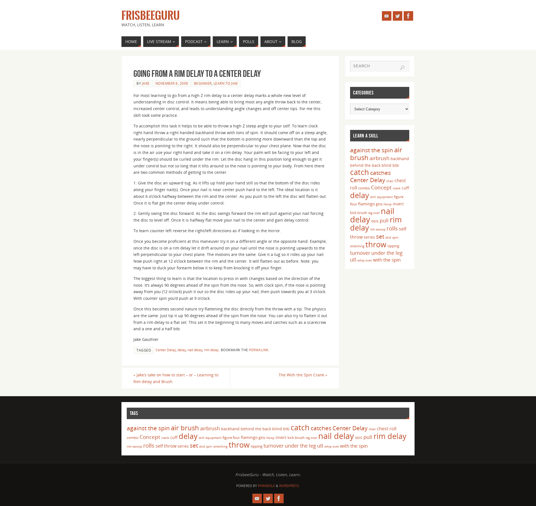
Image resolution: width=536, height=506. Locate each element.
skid (388, 237)
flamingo (366, 203)
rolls (392, 228)
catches (380, 173)
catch (359, 172)
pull (384, 220)
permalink (259, 350)
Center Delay (165, 350)
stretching (357, 246)
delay (182, 350)
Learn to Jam (226, 83)
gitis (379, 203)
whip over (364, 260)
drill (373, 197)
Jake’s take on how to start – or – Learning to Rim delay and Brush (175, 378)
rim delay (211, 350)
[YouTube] (386, 16)
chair (389, 181)
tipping (393, 245)
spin (395, 237)
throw (375, 244)
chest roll (386, 429)
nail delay (195, 350)
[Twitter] (397, 16)
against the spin (371, 150)
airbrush (379, 158)
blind (386, 165)
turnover (360, 253)
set (380, 236)
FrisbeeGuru (150, 15)
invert (398, 203)
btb (396, 165)
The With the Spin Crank (303, 374)
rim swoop (378, 229)
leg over (374, 213)
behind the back (365, 165)
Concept (381, 187)
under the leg (387, 253)
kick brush (358, 212)
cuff (405, 188)
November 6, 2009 (171, 83)
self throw (165, 446)
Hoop (388, 204)
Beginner (203, 83)
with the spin (387, 259)
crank (397, 188)
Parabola (266, 485)
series (369, 237)
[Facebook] (408, 16)
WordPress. (289, 485)
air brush (185, 427)
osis (375, 221)
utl (353, 259)
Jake (146, 83)
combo (364, 188)
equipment (385, 197)
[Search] (402, 67)
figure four (231, 437)
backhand (400, 158)
